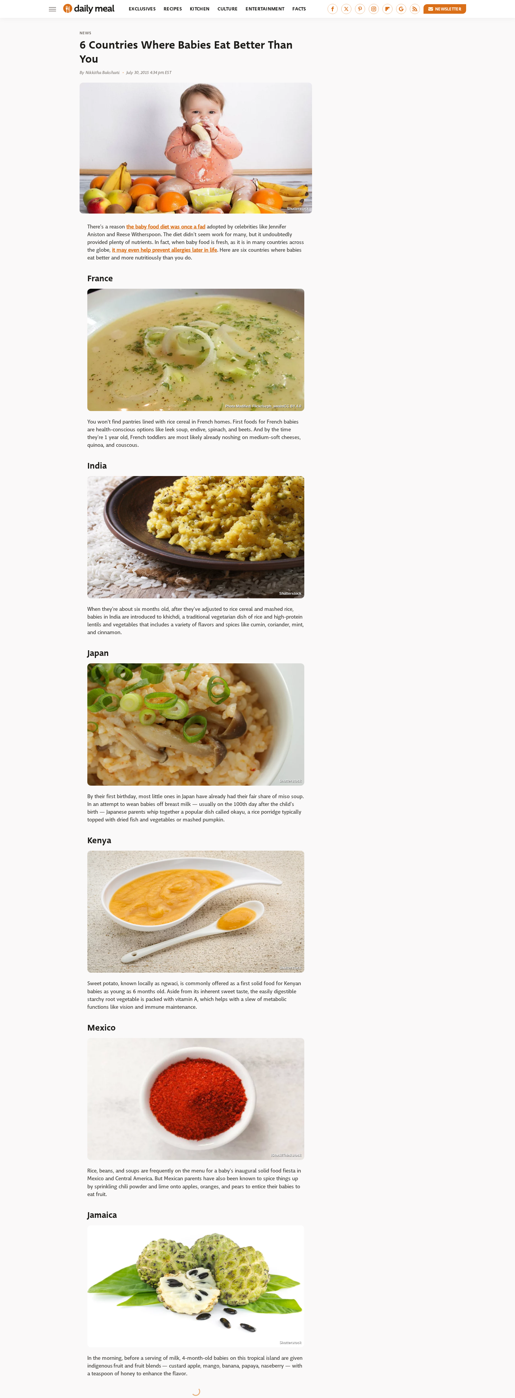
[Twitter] (346, 9)
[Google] (401, 9)
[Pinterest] (360, 9)
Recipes (173, 8)
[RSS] (415, 9)
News (85, 33)
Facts (299, 8)
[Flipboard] (387, 9)
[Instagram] (374, 9)
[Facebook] (333, 9)
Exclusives (142, 8)
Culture (228, 8)
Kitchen (200, 8)
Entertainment (265, 8)
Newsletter (448, 9)
